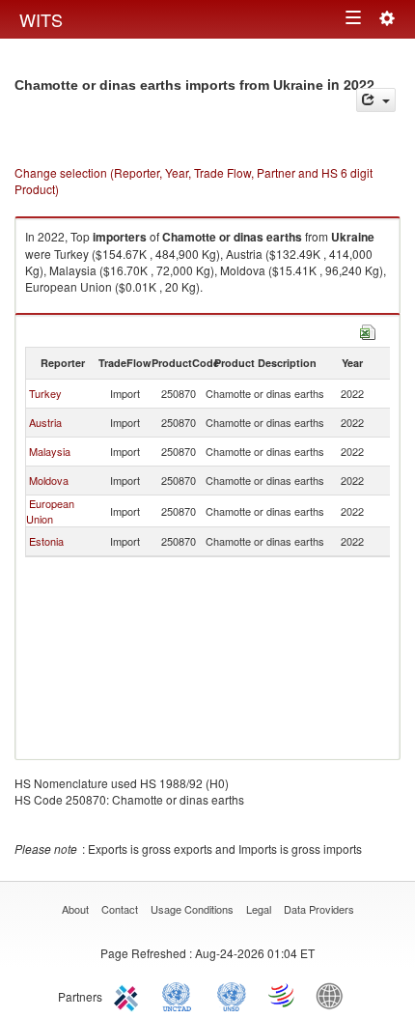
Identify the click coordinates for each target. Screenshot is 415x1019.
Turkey (45, 393)
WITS (41, 19)
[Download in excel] (367, 330)
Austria (45, 422)
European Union (50, 510)
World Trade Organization (282, 995)
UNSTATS (231, 995)
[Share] (376, 100)
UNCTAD (180, 995)
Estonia (46, 541)
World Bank (334, 995)
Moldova (49, 480)
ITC (129, 995)
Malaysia (49, 451)
